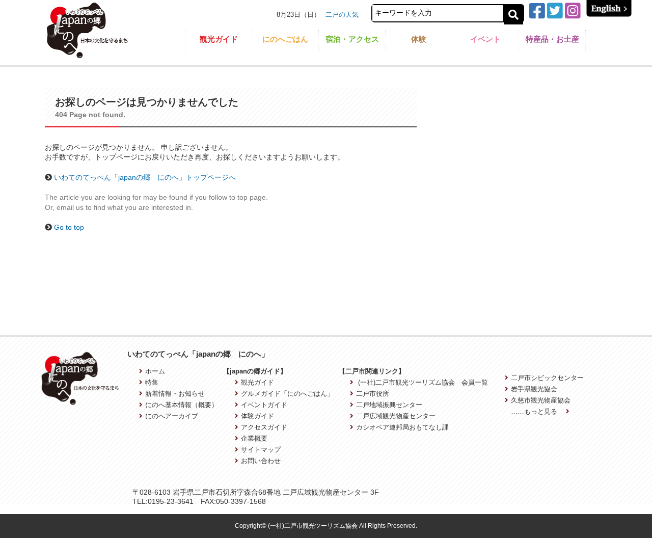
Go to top (69, 227)
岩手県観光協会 (534, 389)
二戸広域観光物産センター (396, 416)
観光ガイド (219, 39)
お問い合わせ (261, 461)
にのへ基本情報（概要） (181, 405)
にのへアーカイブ (171, 416)
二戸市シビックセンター (547, 378)
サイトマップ (261, 449)
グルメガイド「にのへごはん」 (287, 393)
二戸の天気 (342, 14)
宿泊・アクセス (352, 39)
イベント (485, 39)
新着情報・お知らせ (175, 393)
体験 (418, 39)
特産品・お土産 (552, 39)
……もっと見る (535, 411)
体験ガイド (257, 416)
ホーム (155, 371)
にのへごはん (285, 39)
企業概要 (254, 438)
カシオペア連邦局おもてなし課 (402, 427)
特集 (151, 382)
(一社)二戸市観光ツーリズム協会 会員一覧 (422, 382)
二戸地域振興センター (389, 405)
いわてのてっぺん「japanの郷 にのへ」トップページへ (145, 177)
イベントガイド (264, 405)
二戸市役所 (372, 393)
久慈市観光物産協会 (540, 400)
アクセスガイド (264, 427)
